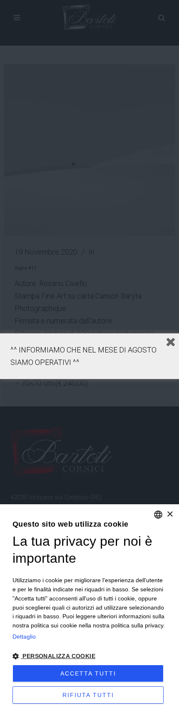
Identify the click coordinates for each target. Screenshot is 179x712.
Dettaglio (24, 636)
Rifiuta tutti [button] (88, 695)
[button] (89, 656)
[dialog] (89, 608)
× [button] (170, 514)
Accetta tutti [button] (88, 673)
